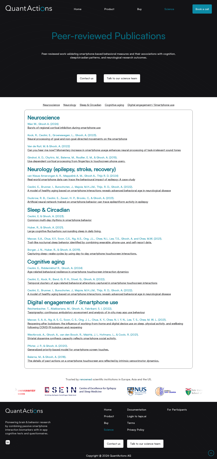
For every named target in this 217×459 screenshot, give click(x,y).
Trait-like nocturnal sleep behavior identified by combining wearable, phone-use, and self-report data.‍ (89, 242)
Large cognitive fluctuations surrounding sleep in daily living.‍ (64, 231)
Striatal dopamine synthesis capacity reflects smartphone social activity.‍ (71, 338)
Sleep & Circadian (90, 104)
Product (109, 9)
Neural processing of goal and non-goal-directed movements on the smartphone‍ (77, 138)
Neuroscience (51, 104)
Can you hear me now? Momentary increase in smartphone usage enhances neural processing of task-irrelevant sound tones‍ (104, 150)
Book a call (202, 9)
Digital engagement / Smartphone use (151, 104)
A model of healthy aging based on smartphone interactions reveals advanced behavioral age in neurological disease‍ (99, 190)
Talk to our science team (122, 78)
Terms (131, 422)
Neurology (69, 104)
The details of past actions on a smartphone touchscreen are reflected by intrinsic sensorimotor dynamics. (93, 360)
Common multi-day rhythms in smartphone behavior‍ (59, 220)
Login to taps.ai (136, 416)
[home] (28, 7)
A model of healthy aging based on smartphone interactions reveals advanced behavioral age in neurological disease (99, 294)
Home (77, 9)
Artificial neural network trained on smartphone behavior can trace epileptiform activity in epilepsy (87, 201)
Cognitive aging (114, 104)
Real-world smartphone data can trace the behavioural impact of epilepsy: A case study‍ (81, 179)
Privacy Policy (135, 429)
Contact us (86, 78)
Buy (139, 9)
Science (169, 9)
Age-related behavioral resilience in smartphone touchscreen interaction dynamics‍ (78, 271)
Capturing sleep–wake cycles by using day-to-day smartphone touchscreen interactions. (82, 253)
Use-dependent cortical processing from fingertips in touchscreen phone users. (76, 161)
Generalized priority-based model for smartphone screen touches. (68, 349)
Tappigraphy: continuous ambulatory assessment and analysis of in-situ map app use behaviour (86, 312)
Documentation (136, 409)
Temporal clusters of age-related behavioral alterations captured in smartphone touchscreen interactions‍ (92, 282)
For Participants (177, 409)
